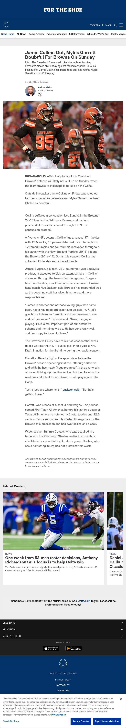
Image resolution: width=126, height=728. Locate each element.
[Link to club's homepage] (6, 23)
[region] (63, 711)
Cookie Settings (11, 721)
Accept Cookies (81, 721)
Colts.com (84, 600)
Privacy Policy (63, 680)
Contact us (63, 690)
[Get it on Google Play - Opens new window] (74, 650)
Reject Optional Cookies (107, 721)
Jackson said (71, 389)
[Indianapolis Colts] (63, 663)
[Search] (115, 25)
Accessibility (63, 685)
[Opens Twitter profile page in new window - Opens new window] (40, 95)
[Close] (120, 699)
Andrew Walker (45, 87)
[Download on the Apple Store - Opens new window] (51, 649)
